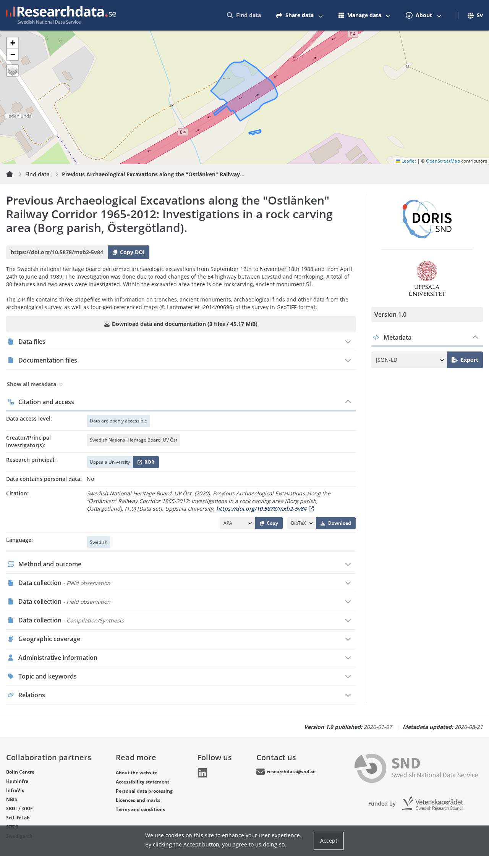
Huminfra (17, 781)
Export (469, 359)
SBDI (11, 808)
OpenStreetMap (443, 161)
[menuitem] (244, 15)
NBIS (11, 799)
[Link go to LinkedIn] (202, 772)
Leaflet (408, 161)
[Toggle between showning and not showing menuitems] (320, 15)
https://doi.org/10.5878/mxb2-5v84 (261, 508)
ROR (148, 463)
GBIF (27, 808)
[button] (12, 43)
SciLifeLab (18, 817)
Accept (328, 840)
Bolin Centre (20, 772)
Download (339, 523)
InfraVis (15, 790)
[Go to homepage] (61, 15)
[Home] (14, 174)
